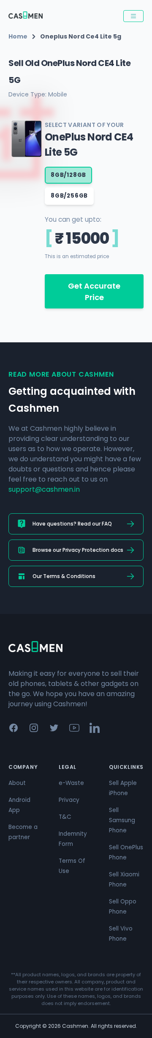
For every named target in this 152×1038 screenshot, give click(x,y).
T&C (65, 817)
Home (17, 36)
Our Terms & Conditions (64, 576)
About (17, 783)
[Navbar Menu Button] (133, 16)
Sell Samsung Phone (122, 820)
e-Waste (71, 783)
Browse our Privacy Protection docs (78, 549)
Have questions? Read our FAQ (72, 523)
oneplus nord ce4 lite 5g (80, 36)
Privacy (69, 800)
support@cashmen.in (44, 489)
